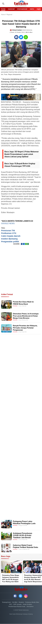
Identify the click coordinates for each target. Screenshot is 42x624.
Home (3, 14)
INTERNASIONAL (22, 9)
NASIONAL (11, 9)
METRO (32, 9)
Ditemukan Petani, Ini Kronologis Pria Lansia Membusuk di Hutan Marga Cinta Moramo (26, 316)
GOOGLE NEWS (8, 223)
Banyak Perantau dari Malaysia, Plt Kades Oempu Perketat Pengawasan (25, 328)
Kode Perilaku (27, 604)
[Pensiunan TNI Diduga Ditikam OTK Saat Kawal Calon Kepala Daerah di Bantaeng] (16, 37)
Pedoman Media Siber (32, 602)
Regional (9, 14)
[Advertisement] (21, 272)
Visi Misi (14, 602)
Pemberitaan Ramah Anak (17, 606)
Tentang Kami (6, 602)
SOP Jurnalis (17, 604)
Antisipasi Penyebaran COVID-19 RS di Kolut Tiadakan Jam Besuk (22, 535)
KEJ (10, 604)
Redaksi (21, 602)
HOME (3, 9)
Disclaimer (30, 606)
